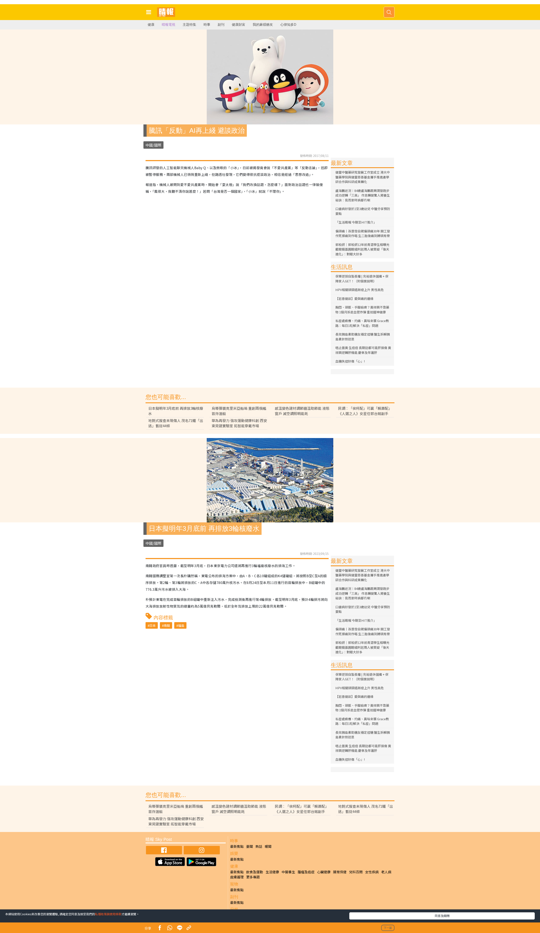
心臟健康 (324, 871)
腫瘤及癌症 (306, 871)
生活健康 (272, 871)
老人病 (386, 871)
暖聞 (268, 846)
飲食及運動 (254, 871)
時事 (207, 24)
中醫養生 (288, 871)
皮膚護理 (237, 876)
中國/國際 (153, 145)
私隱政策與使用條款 (108, 914)
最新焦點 (237, 846)
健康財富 (238, 24)
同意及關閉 (442, 916)
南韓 (167, 625)
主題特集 (189, 24)
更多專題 (253, 876)
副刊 (221, 24)
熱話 (258, 846)
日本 (152, 625)
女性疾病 (372, 871)
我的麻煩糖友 (263, 24)
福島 (181, 625)
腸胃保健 (340, 871)
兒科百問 (356, 871)
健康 (151, 24)
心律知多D (288, 24)
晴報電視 (168, 24)
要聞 (249, 846)
